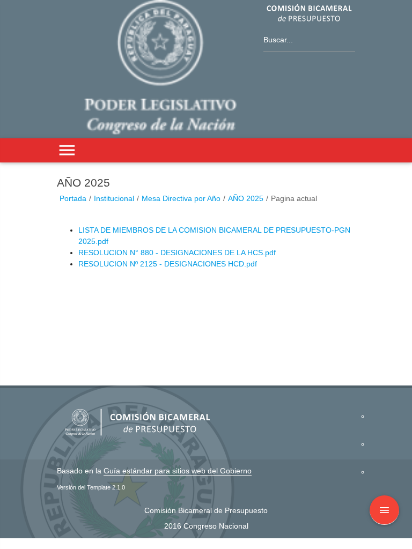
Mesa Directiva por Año (181, 198)
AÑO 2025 (245, 198)
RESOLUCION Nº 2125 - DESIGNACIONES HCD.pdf (167, 263)
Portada (73, 198)
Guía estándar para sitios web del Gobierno (178, 470)
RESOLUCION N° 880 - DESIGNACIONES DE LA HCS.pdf (177, 252)
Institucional (114, 198)
